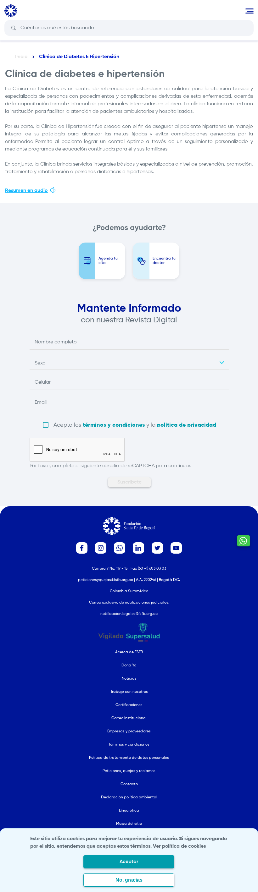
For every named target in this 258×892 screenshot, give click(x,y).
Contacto (129, 784)
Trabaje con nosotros (129, 692)
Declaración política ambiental (129, 797)
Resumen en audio (26, 190)
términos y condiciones (114, 425)
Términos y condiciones (129, 745)
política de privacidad (186, 425)
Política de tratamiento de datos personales (129, 758)
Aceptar (129, 861)
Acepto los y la (134, 425)
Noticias (129, 679)
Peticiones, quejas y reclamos (129, 771)
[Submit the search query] (13, 28)
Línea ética (129, 811)
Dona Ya (129, 665)
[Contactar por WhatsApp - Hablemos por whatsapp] (243, 540)
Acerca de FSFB (129, 652)
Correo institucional (129, 718)
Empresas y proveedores (129, 731)
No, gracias (129, 880)
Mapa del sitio (129, 824)
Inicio (21, 56)
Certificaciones (129, 705)
